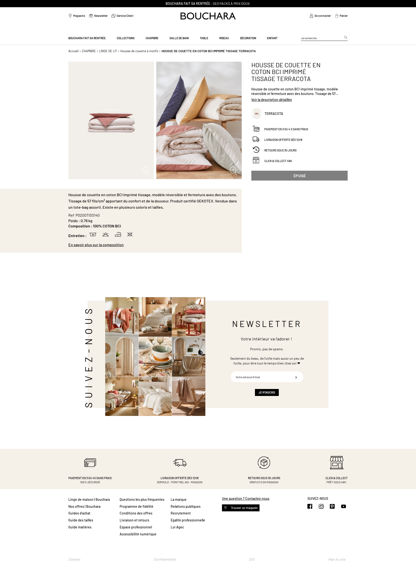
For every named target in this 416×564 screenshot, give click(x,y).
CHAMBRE (89, 51)
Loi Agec (177, 527)
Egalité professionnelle (188, 520)
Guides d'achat (79, 513)
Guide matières (79, 527)
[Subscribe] (296, 376)
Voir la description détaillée (271, 100)
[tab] (152, 244)
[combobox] (324, 38)
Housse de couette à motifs (139, 51)
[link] (320, 16)
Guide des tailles (80, 520)
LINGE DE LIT (108, 51)
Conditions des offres (136, 513)
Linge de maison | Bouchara (89, 499)
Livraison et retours (134, 520)
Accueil (73, 51)
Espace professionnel (136, 527)
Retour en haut (407, 550)
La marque (179, 499)
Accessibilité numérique (138, 534)
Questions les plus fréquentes (142, 499)
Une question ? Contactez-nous (245, 498)
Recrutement (181, 513)
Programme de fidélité (136, 506)
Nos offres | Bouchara (84, 506)
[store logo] (208, 16)
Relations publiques (186, 506)
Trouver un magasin (244, 508)
